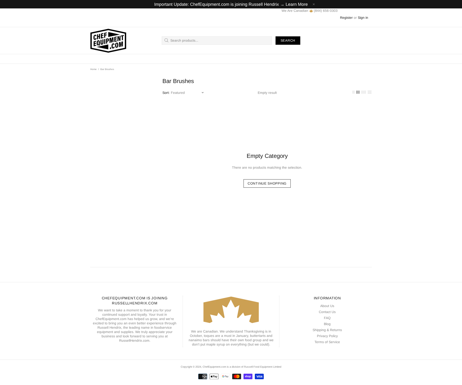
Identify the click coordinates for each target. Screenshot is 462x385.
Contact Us (327, 312)
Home (93, 69)
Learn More (297, 4)
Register (346, 17)
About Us (327, 306)
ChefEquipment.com (108, 40)
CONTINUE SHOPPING (267, 183)
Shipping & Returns (327, 330)
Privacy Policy (327, 336)
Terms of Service (327, 342)
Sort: (166, 93)
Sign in (363, 17)
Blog (327, 324)
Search (288, 40)
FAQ (327, 318)
